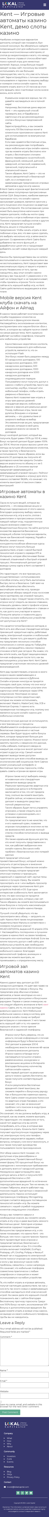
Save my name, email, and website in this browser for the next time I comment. (21, 1406)
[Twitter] (26, 1493)
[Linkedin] (18, 1493)
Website (4, 1391)
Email (3, 1381)
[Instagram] (22, 1493)
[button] (45, 4)
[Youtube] (31, 1493)
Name (4, 1371)
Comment (6, 1337)
